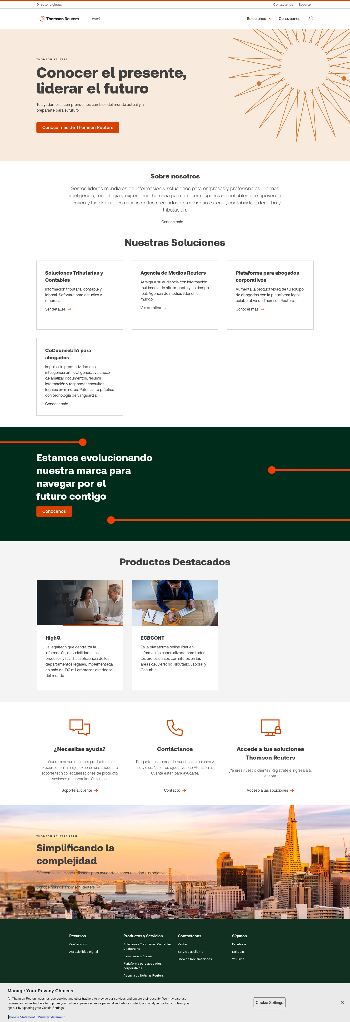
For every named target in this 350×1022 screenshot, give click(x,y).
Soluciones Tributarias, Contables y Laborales (148, 946)
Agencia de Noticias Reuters (144, 975)
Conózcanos (78, 944)
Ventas (183, 944)
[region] (175, 1002)
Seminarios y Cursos (138, 956)
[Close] (342, 1002)
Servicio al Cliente (190, 952)
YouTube (238, 959)
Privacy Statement (50, 1017)
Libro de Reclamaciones (195, 959)
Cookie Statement (22, 1017)
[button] (260, 19)
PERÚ (96, 18)
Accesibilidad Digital (83, 952)
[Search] (311, 18)
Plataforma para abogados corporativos (143, 966)
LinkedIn (238, 952)
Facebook (239, 944)
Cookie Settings (269, 1003)
